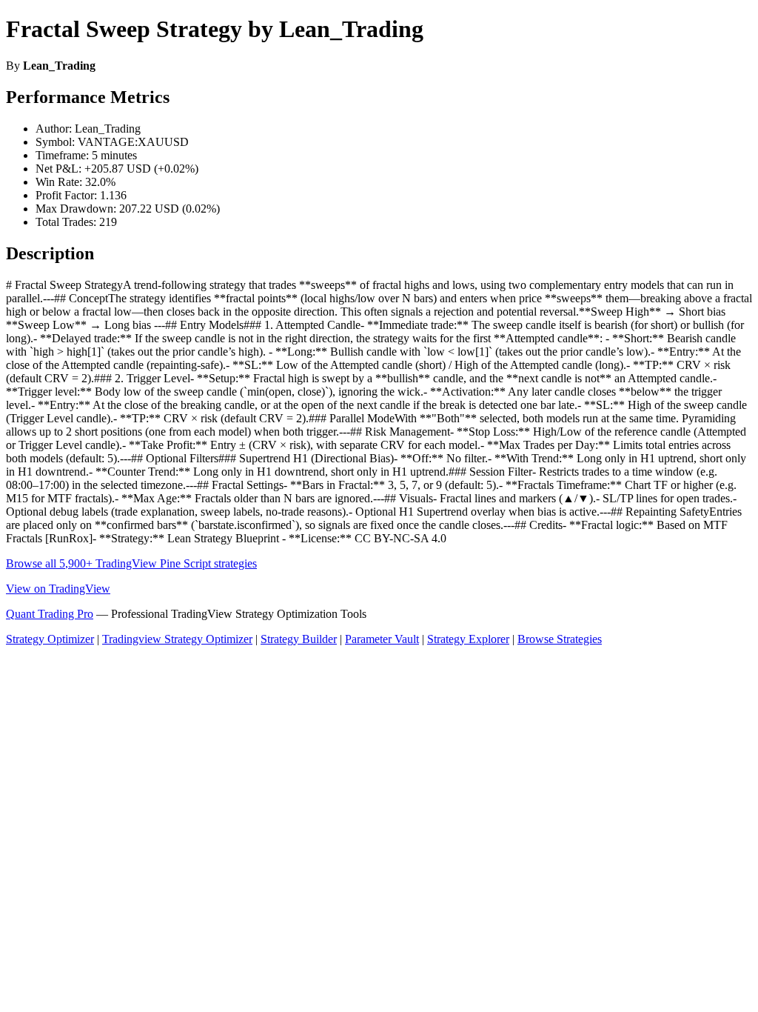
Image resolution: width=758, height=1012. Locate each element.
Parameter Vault (382, 639)
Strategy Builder (299, 639)
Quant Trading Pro (49, 613)
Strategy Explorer (468, 639)
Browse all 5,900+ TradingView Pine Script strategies (131, 563)
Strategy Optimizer (50, 639)
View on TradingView (58, 588)
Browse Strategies (559, 639)
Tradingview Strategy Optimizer (177, 639)
